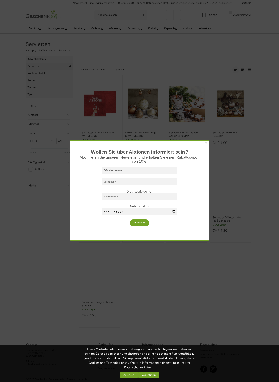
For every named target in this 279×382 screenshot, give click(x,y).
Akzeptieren (149, 375)
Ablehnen (128, 375)
